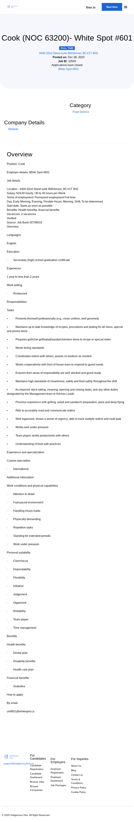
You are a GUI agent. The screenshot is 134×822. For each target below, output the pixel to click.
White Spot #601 (68, 69)
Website (13, 129)
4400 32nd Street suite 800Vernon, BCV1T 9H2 (68, 53)
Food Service (81, 111)
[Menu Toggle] (125, 7)
